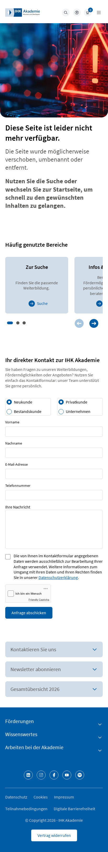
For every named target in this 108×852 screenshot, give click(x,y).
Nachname (13, 443)
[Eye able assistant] (77, 12)
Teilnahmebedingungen (26, 808)
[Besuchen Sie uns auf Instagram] (41, 775)
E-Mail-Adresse (16, 464)
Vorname (12, 422)
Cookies (41, 797)
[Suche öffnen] (66, 12)
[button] (10, 323)
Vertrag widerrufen (54, 835)
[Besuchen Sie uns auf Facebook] (54, 775)
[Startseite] (22, 12)
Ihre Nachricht (17, 507)
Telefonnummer (17, 485)
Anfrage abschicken (29, 612)
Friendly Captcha (39, 599)
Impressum (64, 797)
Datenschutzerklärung (58, 577)
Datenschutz (16, 797)
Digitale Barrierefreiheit (74, 808)
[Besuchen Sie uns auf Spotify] (79, 775)
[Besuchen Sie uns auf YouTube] (66, 775)
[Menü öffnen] (99, 12)
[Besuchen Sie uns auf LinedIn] (28, 775)
